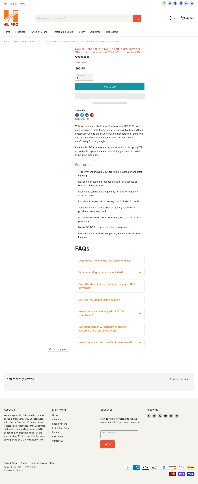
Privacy (23, 463)
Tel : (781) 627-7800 (14, 3)
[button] (82, 56)
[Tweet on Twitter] (82, 115)
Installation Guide (63, 31)
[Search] (137, 18)
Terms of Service (39, 463)
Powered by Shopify (13, 470)
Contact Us (112, 31)
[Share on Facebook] (77, 115)
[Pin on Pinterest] (92, 115)
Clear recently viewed (180, 379)
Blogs (53, 463)
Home (7, 31)
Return (81, 31)
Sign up (107, 444)
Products (20, 31)
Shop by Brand (39, 31)
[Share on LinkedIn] (87, 115)
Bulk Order (95, 31)
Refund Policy (10, 463)
